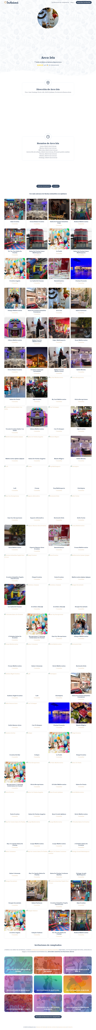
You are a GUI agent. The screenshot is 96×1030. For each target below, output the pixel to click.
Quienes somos (62, 1027)
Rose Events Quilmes (59, 814)
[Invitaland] (11, 2)
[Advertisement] (46, 41)
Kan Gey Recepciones (15, 518)
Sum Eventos (14, 221)
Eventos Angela (15, 281)
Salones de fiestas (41, 1027)
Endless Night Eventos (14, 695)
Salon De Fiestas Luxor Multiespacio (37, 252)
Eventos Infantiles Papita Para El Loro (14, 577)
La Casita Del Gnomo (37, 281)
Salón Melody (81, 369)
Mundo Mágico (59, 458)
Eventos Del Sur (15, 755)
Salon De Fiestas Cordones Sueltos (59, 874)
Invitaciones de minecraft (18, 990)
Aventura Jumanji (37, 606)
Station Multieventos (81, 221)
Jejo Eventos (37, 399)
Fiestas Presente (81, 281)
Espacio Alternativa (37, 518)
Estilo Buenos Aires (14, 725)
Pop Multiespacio (59, 488)
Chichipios (81, 488)
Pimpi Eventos (37, 577)
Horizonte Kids (59, 518)
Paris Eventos (59, 577)
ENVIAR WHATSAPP (44, 186)
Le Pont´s (59, 251)
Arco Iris (59, 310)
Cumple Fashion (36, 932)
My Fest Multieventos (59, 399)
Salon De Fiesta (15, 399)
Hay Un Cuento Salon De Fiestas (15, 844)
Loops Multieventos (37, 843)
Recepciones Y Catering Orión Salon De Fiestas (37, 637)
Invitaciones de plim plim (77, 990)
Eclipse (36, 755)
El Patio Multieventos (59, 784)
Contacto (70, 1027)
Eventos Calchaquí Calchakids (37, 370)
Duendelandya (59, 281)
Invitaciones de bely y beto (18, 1009)
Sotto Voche (81, 518)
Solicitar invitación (83, 2)
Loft (14, 488)
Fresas (37, 488)
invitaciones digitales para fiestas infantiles (44, 949)
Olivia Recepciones (81, 399)
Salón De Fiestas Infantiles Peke (59, 222)
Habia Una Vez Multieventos (37, 340)
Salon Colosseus (36, 666)
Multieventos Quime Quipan (14, 458)
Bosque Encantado (81, 606)
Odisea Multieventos (15, 340)
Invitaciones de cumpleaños (60, 2)
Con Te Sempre (59, 429)
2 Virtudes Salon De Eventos (14, 637)
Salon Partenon (81, 310)
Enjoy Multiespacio (59, 340)
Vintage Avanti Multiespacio (81, 874)
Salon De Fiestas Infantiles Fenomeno (37, 311)
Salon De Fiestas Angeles (37, 458)
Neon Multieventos (81, 340)
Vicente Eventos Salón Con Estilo (15, 429)
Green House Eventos (37, 221)
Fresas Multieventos (81, 547)
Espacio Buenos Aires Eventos (37, 548)
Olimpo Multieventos (15, 310)
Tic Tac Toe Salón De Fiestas (15, 252)
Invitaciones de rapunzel (48, 990)
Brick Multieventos (59, 666)
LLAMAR (55, 186)
